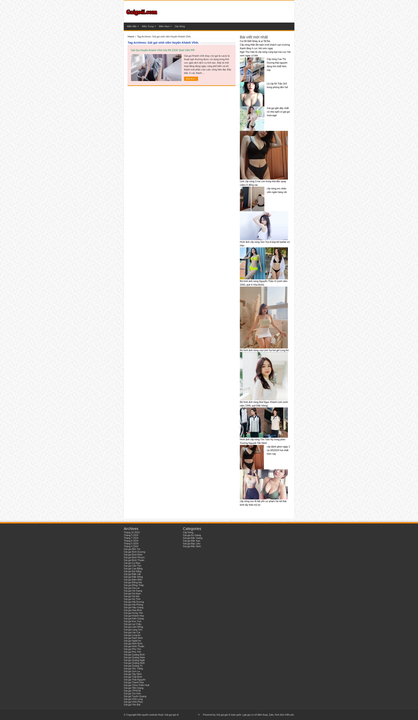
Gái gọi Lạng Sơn (133, 629)
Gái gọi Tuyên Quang (135, 696)
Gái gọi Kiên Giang (134, 618)
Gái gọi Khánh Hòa (134, 615)
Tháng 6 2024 (131, 540)
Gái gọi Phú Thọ (132, 649)
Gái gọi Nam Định (133, 638)
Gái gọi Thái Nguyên (134, 679)
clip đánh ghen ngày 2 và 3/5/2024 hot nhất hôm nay (278, 450)
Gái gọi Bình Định (133, 554)
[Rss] (199, 715)
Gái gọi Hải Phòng (133, 604)
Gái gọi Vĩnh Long (133, 699)
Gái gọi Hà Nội (131, 596)
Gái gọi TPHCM (132, 690)
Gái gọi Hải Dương (134, 601)
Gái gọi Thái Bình (133, 676)
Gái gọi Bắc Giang (192, 538)
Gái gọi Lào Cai (132, 632)
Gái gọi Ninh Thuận (134, 646)
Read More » (191, 79)
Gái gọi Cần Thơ (132, 565)
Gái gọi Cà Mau (132, 563)
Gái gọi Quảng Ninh (134, 663)
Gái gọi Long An (132, 635)
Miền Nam (164, 26)
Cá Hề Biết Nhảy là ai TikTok (255, 41)
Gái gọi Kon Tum (133, 621)
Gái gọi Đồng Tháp (134, 585)
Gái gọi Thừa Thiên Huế (136, 685)
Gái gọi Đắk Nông (133, 576)
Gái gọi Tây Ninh (133, 674)
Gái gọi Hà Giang (133, 590)
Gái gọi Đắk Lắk (132, 574)
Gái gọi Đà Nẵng (132, 571)
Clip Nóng (180, 26)
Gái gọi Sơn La (132, 671)
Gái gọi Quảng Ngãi (134, 660)
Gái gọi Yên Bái (132, 704)
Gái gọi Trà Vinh (132, 693)
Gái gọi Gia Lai (131, 588)
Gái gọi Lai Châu (132, 624)
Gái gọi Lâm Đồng (133, 626)
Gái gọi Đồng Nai (133, 582)
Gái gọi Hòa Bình (133, 610)
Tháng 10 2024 (132, 532)
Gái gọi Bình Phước (134, 557)
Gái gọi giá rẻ (172, 714)
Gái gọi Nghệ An (132, 640)
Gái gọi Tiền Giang (133, 688)
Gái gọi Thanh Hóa (134, 682)
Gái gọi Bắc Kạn (191, 540)
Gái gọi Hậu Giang (133, 607)
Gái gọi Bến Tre (132, 549)
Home (131, 36)
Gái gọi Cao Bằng (133, 568)
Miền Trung (148, 26)
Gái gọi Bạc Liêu (191, 543)
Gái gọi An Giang (192, 535)
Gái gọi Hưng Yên (133, 613)
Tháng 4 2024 (131, 546)
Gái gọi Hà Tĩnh (132, 599)
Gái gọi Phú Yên (132, 651)
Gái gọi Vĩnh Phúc (133, 701)
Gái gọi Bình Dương (134, 551)
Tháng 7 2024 (131, 538)
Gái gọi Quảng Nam (134, 657)
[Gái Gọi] (141, 11)
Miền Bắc (132, 26)
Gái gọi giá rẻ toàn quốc (228, 714)
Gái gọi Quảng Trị (133, 665)
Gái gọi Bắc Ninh (192, 546)
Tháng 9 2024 (131, 535)
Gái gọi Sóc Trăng (133, 668)
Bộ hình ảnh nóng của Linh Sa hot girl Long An (264, 350)
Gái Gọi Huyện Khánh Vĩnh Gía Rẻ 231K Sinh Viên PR (163, 50)
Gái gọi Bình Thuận (134, 560)
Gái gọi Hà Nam (132, 593)
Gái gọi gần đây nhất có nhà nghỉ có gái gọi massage (278, 112)
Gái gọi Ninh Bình (133, 643)
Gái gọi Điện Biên (133, 579)
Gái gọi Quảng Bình (134, 654)
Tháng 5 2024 (131, 543)
